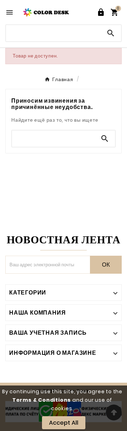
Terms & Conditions (41, 399)
